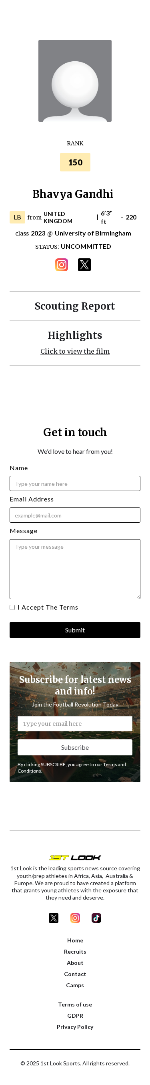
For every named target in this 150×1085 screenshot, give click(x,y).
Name (19, 467)
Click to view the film (75, 351)
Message (24, 530)
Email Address (32, 499)
